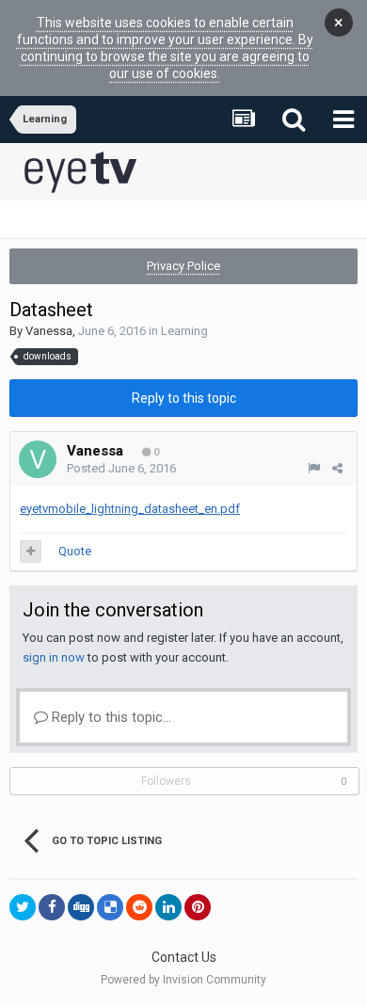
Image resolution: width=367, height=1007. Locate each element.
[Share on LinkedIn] (168, 907)
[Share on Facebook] (52, 907)
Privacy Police (183, 266)
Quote (74, 551)
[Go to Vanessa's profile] (37, 459)
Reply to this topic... (109, 717)
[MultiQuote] (30, 551)
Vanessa (48, 331)
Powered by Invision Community (183, 979)
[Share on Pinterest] (197, 907)
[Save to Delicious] (110, 907)
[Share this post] (337, 468)
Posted (121, 468)
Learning (184, 331)
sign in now (54, 657)
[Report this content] (314, 468)
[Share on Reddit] (139, 907)
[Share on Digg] (81, 907)
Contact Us (184, 957)
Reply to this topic (184, 398)
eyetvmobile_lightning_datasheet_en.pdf (130, 509)
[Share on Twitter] (22, 907)
